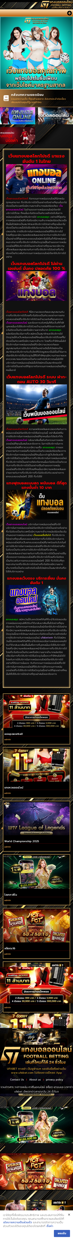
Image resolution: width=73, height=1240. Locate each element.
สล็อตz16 (9, 948)
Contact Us (17, 1079)
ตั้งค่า (49, 1226)
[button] (69, 13)
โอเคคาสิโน (10, 895)
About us (35, 1079)
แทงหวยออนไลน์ (13, 788)
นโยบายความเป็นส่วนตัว (17, 1222)
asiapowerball (13, 734)
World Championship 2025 (21, 841)
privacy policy (54, 1079)
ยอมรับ (62, 1233)
